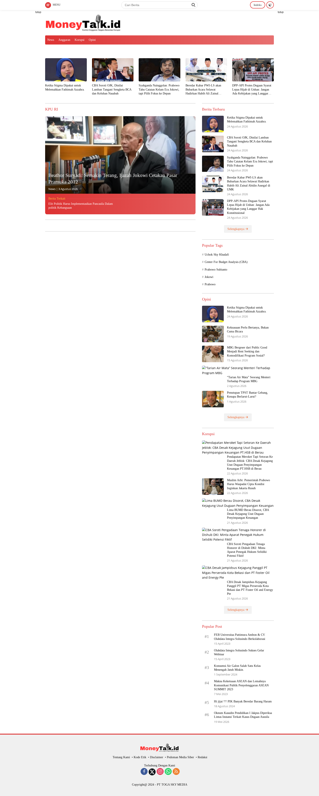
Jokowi (209, 277)
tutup (38, 12)
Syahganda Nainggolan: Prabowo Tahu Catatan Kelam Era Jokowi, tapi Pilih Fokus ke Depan (159, 89)
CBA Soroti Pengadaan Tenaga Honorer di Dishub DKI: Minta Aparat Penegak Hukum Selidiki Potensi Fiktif (247, 550)
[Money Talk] (83, 22)
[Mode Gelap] (270, 4)
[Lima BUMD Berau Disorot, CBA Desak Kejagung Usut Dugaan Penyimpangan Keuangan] (238, 503)
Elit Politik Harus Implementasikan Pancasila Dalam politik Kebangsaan (80, 205)
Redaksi (202, 757)
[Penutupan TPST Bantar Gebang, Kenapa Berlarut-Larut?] (213, 399)
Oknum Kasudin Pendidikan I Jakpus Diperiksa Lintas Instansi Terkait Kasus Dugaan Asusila (243, 714)
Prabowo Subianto (216, 269)
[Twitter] (152, 771)
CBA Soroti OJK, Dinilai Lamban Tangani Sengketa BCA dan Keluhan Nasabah (111, 89)
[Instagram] (160, 772)
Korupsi (79, 39)
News (50, 39)
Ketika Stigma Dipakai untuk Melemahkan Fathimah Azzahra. (65, 87)
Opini (92, 39)
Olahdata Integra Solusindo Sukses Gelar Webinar (239, 652)
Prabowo (210, 284)
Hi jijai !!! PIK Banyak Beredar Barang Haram (243, 701)
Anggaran (64, 39)
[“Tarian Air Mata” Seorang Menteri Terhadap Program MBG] (238, 370)
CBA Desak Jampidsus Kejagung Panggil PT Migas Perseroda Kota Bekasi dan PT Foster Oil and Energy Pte (250, 588)
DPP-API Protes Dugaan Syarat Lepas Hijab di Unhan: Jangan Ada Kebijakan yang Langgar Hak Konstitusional (251, 90)
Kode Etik (140, 757)
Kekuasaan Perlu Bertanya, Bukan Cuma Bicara (248, 329)
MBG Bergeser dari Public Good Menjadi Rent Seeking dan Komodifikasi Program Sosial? (247, 351)
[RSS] (176, 772)
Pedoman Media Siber (180, 757)
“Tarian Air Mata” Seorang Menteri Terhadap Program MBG (248, 379)
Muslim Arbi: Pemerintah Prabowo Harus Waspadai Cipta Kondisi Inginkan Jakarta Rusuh (248, 484)
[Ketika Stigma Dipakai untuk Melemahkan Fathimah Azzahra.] (66, 70)
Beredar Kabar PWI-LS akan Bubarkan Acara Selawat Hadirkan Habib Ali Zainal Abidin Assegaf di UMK (203, 90)
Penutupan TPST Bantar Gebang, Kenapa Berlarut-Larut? (247, 394)
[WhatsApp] (168, 772)
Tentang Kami (121, 757)
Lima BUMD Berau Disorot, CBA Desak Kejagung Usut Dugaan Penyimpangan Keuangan (248, 513)
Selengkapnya (236, 229)
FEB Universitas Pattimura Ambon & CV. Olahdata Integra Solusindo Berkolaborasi (239, 636)
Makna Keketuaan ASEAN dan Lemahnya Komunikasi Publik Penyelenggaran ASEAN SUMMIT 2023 (241, 685)
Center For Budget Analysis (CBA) (226, 262)
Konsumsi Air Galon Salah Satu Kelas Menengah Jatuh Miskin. (237, 667)
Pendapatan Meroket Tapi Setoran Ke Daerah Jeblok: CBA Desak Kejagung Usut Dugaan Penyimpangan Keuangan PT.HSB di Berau (250, 462)
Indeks (257, 5)
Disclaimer (156, 757)
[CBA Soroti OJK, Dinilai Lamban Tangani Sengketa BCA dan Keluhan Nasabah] (113, 70)
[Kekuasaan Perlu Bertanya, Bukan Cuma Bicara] (213, 334)
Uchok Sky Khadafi (217, 254)
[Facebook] (144, 772)
